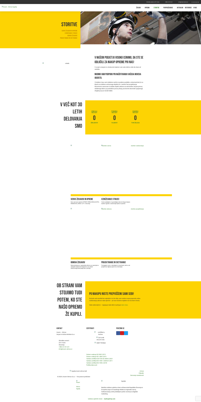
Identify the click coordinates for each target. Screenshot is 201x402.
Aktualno (180, 8)
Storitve (156, 8)
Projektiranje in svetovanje (68, 38)
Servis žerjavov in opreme (69, 31)
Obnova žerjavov (72, 35)
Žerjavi (138, 8)
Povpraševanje (168, 8)
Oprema (147, 8)
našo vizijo (124, 305)
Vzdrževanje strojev (71, 33)
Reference (188, 8)
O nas (195, 8)
